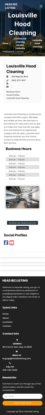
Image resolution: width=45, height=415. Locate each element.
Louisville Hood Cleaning (17, 98)
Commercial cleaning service (20, 41)
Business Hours (13, 92)
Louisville (20, 48)
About (5, 318)
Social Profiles (13, 95)
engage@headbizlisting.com (16, 358)
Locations (7, 322)
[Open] (41, 6)
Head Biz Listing (15, 280)
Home (5, 43)
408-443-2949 (9, 370)
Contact (6, 326)
